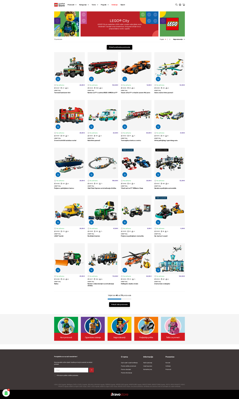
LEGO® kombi (58, 236)
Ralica (56, 284)
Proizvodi (168, 369)
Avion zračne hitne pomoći (163, 93)
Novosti (168, 362)
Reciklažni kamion (94, 236)
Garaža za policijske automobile (165, 188)
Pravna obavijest (126, 369)
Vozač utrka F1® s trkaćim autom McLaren (135, 93)
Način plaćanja (147, 362)
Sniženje (168, 366)
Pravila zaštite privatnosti (128, 366)
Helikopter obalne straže (129, 284)
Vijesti (122, 5)
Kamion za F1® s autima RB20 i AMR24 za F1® (103, 93)
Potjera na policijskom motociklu (132, 236)
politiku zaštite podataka (70, 375)
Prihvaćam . (67, 375)
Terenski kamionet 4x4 (62, 93)
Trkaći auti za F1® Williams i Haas (132, 188)
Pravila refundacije (126, 373)
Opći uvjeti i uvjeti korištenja (129, 362)
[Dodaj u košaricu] (58, 79)
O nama (124, 357)
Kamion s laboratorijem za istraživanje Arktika (101, 284)
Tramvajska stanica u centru (131, 140)
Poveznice (170, 357)
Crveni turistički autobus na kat (65, 140)
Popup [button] (55, 85)
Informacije (148, 357)
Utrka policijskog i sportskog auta (165, 140)
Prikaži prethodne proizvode (119, 47)
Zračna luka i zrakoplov (162, 284)
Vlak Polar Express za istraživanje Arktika (102, 188)
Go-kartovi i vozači (161, 236)
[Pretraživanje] (176, 4)
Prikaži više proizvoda (119, 304)
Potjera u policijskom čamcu (64, 188)
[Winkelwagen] (184, 4)
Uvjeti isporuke (147, 366)
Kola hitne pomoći (94, 140)
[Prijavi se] (180, 4)
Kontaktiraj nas (147, 369)
